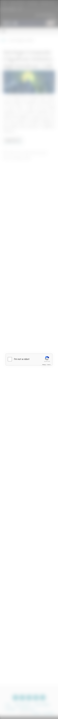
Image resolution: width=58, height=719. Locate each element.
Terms (49, 364)
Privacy (44, 364)
